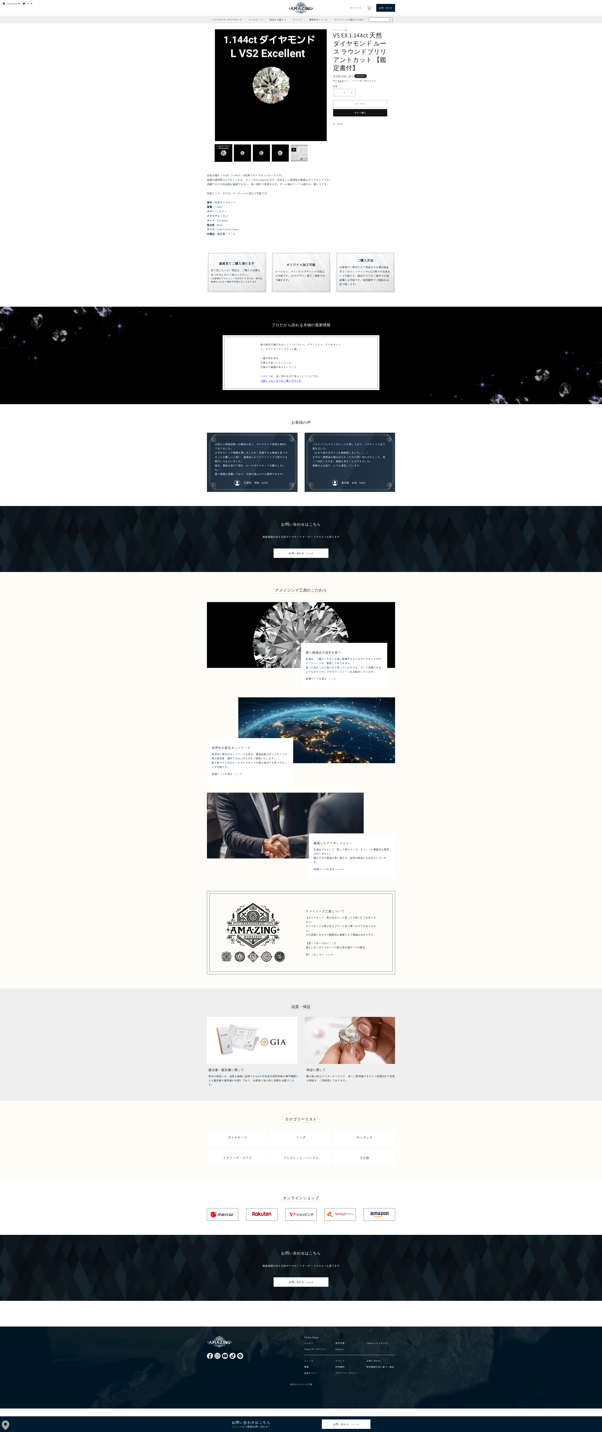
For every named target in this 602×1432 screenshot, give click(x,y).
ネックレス (364, 1137)
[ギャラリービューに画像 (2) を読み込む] (242, 153)
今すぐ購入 (360, 112)
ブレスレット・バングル (301, 1157)
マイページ (356, 7)
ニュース (308, 1361)
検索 (306, 1367)
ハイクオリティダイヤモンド (227, 19)
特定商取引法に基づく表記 (380, 1367)
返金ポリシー (311, 1373)
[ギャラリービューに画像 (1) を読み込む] (223, 153)
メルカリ (308, 1343)
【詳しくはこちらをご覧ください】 (281, 381)
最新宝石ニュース (318, 19)
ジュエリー (255, 21)
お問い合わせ (386, 7)
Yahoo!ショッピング (377, 1343)
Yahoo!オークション (314, 1349)
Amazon (339, 1349)
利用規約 (339, 1367)
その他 (364, 1157)
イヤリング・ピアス (237, 1157)
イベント (297, 19)
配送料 (341, 80)
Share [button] (340, 123)
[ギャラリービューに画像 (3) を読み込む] (261, 153)
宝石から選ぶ (277, 21)
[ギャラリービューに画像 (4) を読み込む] (280, 153)
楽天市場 (339, 1343)
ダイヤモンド (237, 1137)
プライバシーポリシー (346, 1373)
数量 (335, 86)
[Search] (390, 19)
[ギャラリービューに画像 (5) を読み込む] (299, 153)
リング (301, 1137)
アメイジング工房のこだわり (349, 19)
